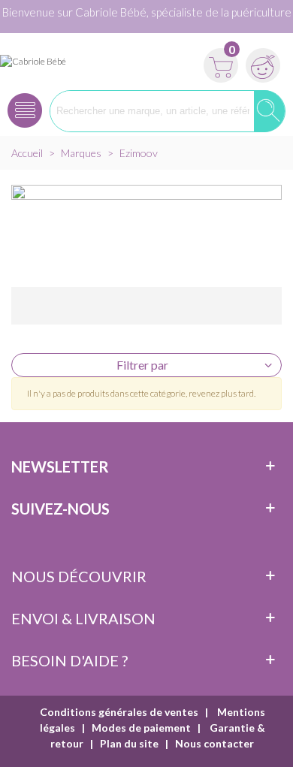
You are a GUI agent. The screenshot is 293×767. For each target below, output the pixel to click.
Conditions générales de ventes (119, 711)
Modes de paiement (141, 727)
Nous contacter (214, 743)
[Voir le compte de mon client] (261, 61)
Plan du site (129, 743)
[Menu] (25, 106)
